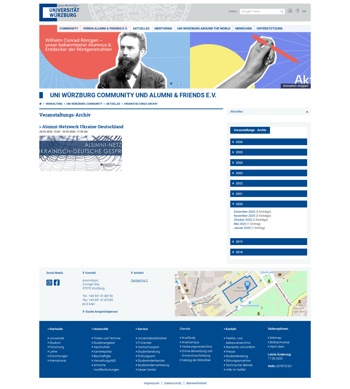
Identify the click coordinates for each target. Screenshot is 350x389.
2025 (239, 152)
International (58, 360)
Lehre (53, 351)
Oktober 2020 (243, 220)
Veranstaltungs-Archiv (140, 103)
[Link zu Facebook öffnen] (57, 283)
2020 (239, 204)
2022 (239, 183)
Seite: (271, 366)
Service (143, 329)
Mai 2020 (240, 224)
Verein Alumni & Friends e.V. (105, 28)
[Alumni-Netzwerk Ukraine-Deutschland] (80, 170)
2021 (239, 194)
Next (302, 56)
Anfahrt (139, 273)
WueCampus (190, 342)
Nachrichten (102, 347)
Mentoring (163, 28)
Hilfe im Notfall (236, 369)
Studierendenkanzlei (151, 360)
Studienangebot (104, 343)
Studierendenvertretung (153, 365)
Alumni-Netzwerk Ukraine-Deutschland (83, 126)
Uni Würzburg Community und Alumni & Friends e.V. (133, 95)
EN (304, 11)
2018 (239, 252)
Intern (233, 11)
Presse (230, 351)
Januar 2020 (242, 228)
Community (69, 28)
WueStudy (188, 338)
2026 (239, 142)
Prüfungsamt (146, 356)
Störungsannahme (238, 360)
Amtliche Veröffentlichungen (106, 367)
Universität (57, 338)
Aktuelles (141, 28)
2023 (239, 173)
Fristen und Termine (107, 338)
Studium (55, 343)
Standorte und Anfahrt (240, 347)
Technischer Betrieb (239, 365)
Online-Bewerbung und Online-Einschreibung (197, 353)
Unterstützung (270, 28)
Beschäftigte (102, 356)
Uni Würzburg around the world (203, 28)
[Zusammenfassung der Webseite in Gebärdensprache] (297, 10)
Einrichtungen (59, 356)
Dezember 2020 (244, 211)
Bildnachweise (280, 342)
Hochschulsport (148, 347)
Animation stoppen (295, 86)
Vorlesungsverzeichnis (197, 346)
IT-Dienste (144, 343)
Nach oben (277, 346)
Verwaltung (54, 103)
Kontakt (90, 273)
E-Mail (90, 304)
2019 (239, 241)
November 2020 (244, 215)
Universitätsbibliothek (152, 338)
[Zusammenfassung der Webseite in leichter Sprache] (290, 10)
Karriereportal (103, 351)
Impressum (151, 383)
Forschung (57, 347)
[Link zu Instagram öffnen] (49, 283)
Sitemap (275, 338)
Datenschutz (172, 383)
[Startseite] (40, 103)
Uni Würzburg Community (84, 103)
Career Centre (147, 369)
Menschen (243, 28)
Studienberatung (149, 351)
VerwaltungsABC (105, 360)
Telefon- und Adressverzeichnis (238, 340)
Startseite (56, 329)
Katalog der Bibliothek (196, 360)
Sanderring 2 (139, 280)
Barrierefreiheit (196, 383)
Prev (48, 56)
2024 (239, 162)
